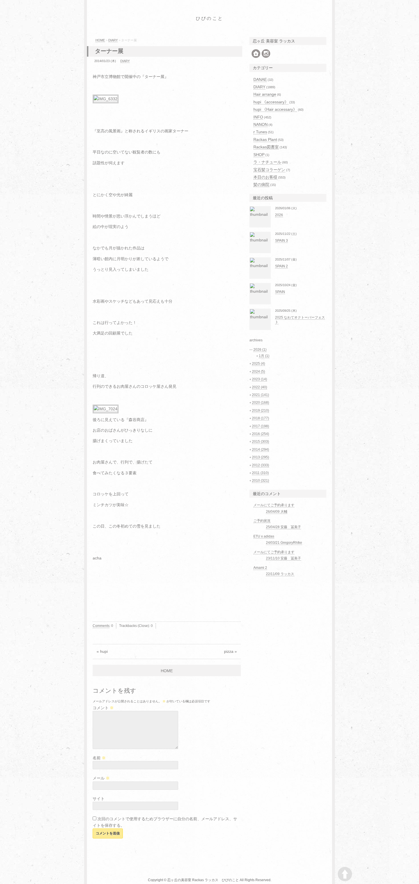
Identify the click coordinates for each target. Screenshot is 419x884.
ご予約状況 (261, 521)
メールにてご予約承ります (273, 505)
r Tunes (260, 132)
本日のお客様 (265, 177)
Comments (101, 626)
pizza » (230, 651)
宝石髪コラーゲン (269, 169)
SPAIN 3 (281, 241)
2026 (279, 215)
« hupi (102, 651)
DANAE (260, 79)
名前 (99, 758)
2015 (260, 442)
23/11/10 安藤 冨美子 (283, 558)
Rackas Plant (265, 139)
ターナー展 (109, 51)
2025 (258, 364)
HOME (100, 40)
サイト (99, 798)
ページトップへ (345, 874)
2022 (259, 387)
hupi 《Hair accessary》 (275, 109)
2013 (260, 457)
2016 (260, 434)
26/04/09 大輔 (276, 512)
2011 (260, 473)
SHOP (259, 154)
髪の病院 (261, 184)
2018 (260, 418)
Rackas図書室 (266, 147)
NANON (260, 124)
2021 (260, 395)
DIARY (113, 40)
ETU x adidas (263, 536)
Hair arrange (264, 94)
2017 (260, 426)
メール (101, 778)
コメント (103, 707)
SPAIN (280, 292)
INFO (258, 117)
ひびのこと (209, 18)
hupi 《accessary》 (270, 102)
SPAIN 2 (281, 266)
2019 (260, 411)
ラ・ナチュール (267, 162)
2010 (260, 481)
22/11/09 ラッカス (280, 574)
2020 (260, 403)
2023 (259, 379)
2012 (260, 465)
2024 (258, 372)
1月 (264, 356)
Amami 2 (260, 568)
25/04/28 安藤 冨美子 (283, 527)
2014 (260, 450)
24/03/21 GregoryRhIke (284, 543)
